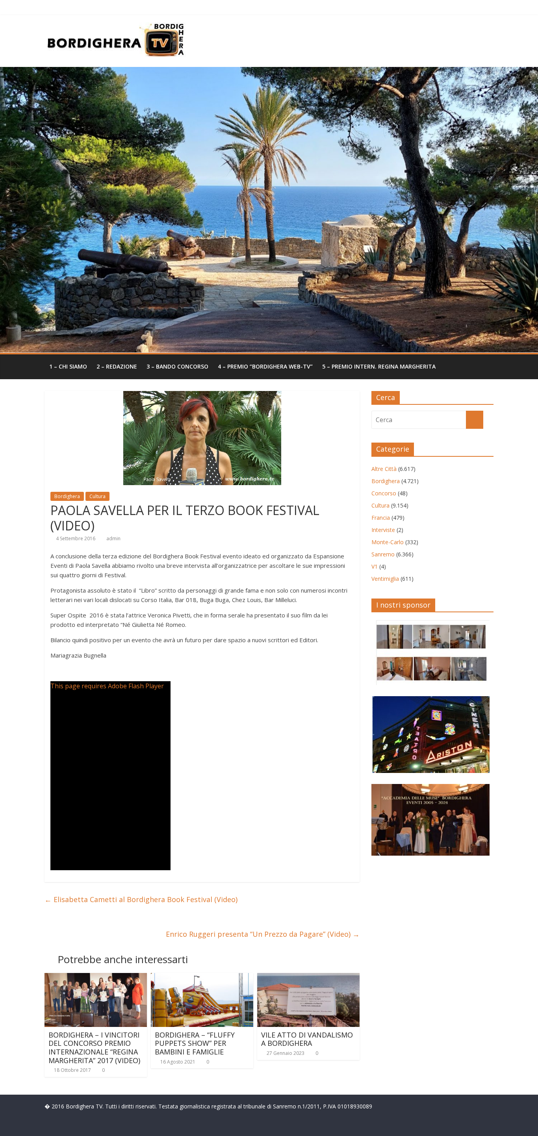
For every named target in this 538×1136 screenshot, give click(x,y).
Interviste (383, 530)
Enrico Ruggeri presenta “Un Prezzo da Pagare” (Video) (263, 934)
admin (113, 538)
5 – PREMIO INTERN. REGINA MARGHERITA (379, 366)
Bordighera (67, 496)
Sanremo (383, 554)
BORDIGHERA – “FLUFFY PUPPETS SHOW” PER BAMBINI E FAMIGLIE (195, 1043)
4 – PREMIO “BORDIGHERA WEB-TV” (265, 366)
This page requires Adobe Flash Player (107, 686)
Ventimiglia (385, 578)
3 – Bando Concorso (177, 366)
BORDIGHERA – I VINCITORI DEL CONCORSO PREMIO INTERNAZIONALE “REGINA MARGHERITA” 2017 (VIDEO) (94, 1047)
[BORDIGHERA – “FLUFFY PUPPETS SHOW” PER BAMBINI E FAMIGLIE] (202, 977)
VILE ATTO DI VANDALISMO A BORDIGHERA (307, 1039)
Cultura (97, 496)
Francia (380, 517)
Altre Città (384, 469)
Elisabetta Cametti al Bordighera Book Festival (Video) (141, 899)
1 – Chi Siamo (68, 366)
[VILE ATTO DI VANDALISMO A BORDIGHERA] (308, 977)
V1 (374, 566)
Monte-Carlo (387, 542)
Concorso (383, 493)
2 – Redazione (116, 366)
